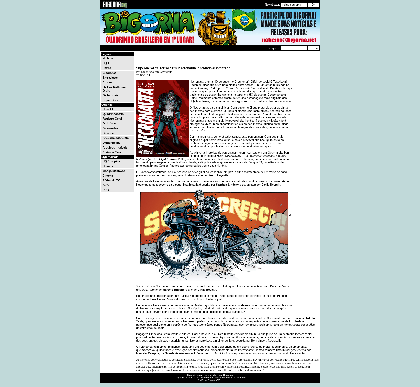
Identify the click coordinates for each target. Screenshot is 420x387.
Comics (108, 166)
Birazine (108, 133)
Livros (107, 68)
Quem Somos (194, 375)
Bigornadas (110, 128)
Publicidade (210, 375)
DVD (105, 185)
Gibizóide (109, 123)
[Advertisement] (306, 117)
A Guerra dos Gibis (116, 138)
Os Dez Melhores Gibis (114, 89)
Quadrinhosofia (113, 114)
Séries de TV (111, 180)
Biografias (109, 72)
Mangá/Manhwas (114, 171)
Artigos (107, 82)
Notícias (108, 58)
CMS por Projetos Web (210, 380)
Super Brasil (111, 100)
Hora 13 (108, 109)
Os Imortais (110, 95)
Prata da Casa (112, 152)
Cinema (108, 175)
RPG (106, 190)
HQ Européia (111, 161)
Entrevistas (110, 77)
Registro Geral (112, 118)
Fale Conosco (225, 375)
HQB (106, 63)
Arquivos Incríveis (115, 147)
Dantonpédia (111, 142)
